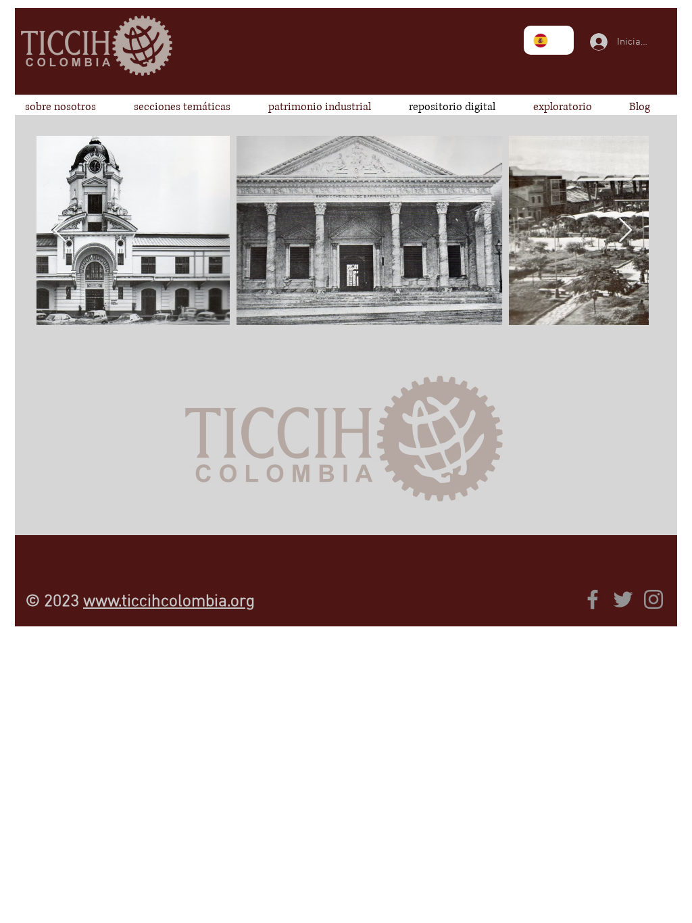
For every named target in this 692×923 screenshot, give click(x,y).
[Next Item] (625, 231)
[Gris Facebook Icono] (593, 599)
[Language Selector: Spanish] (549, 40)
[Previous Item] (60, 231)
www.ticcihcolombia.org (169, 602)
